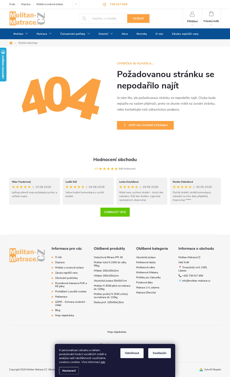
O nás (12, 4)
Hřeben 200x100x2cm (106, 275)
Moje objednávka (64, 315)
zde (102, 362)
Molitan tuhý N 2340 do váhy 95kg (110, 264)
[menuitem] (20, 34)
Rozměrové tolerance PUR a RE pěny (71, 285)
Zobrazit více (115, 212)
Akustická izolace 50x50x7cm (110, 280)
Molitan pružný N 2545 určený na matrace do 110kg (111, 295)
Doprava (25, 4)
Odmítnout (132, 353)
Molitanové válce (145, 267)
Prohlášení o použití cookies (70, 291)
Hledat (138, 18)
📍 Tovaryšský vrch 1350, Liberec (192, 269)
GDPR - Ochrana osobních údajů (70, 303)
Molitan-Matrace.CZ (189, 257)
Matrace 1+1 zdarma (147, 287)
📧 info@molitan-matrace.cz (194, 280)
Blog (57, 310)
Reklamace (61, 296)
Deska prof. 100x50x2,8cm (109, 302)
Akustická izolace (145, 257)
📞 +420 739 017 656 (190, 275)
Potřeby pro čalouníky (148, 277)
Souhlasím (159, 353)
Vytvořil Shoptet (212, 369)
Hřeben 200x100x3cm (106, 270)
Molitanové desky (146, 262)
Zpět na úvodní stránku (148, 125)
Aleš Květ (183, 262)
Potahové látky (144, 282)
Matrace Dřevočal (146, 292)
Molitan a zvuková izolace (49, 4)
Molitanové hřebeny (147, 272)
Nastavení (69, 371)
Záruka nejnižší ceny (66, 273)
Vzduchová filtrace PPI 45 (108, 257)
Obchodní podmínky (66, 278)
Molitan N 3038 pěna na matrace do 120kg (112, 287)
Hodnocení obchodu (115, 159)
